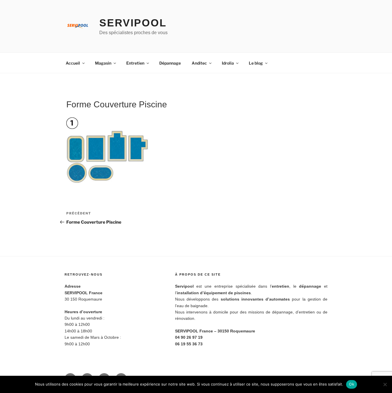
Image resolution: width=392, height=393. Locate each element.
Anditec (199, 63)
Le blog (256, 63)
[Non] (385, 384)
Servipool (133, 23)
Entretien (135, 63)
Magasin (103, 63)
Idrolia (228, 63)
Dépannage (170, 63)
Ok (351, 384)
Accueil (73, 63)
